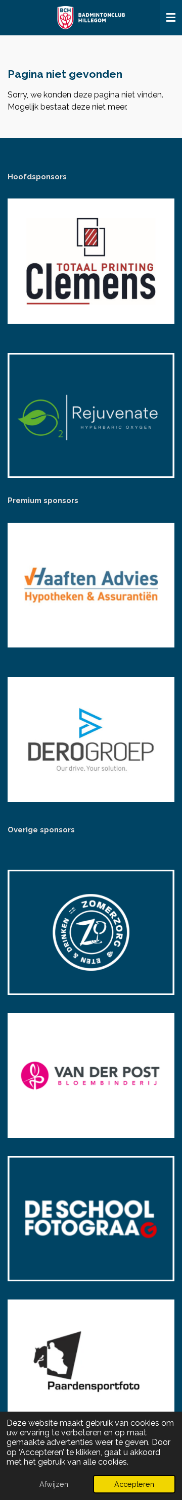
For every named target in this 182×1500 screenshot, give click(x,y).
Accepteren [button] (134, 1484)
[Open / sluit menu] (171, 17)
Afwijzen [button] (53, 1484)
